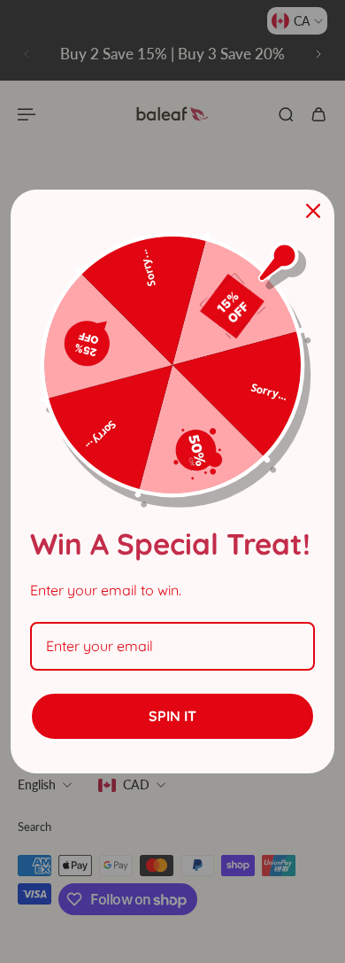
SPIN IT (172, 716)
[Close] (313, 211)
